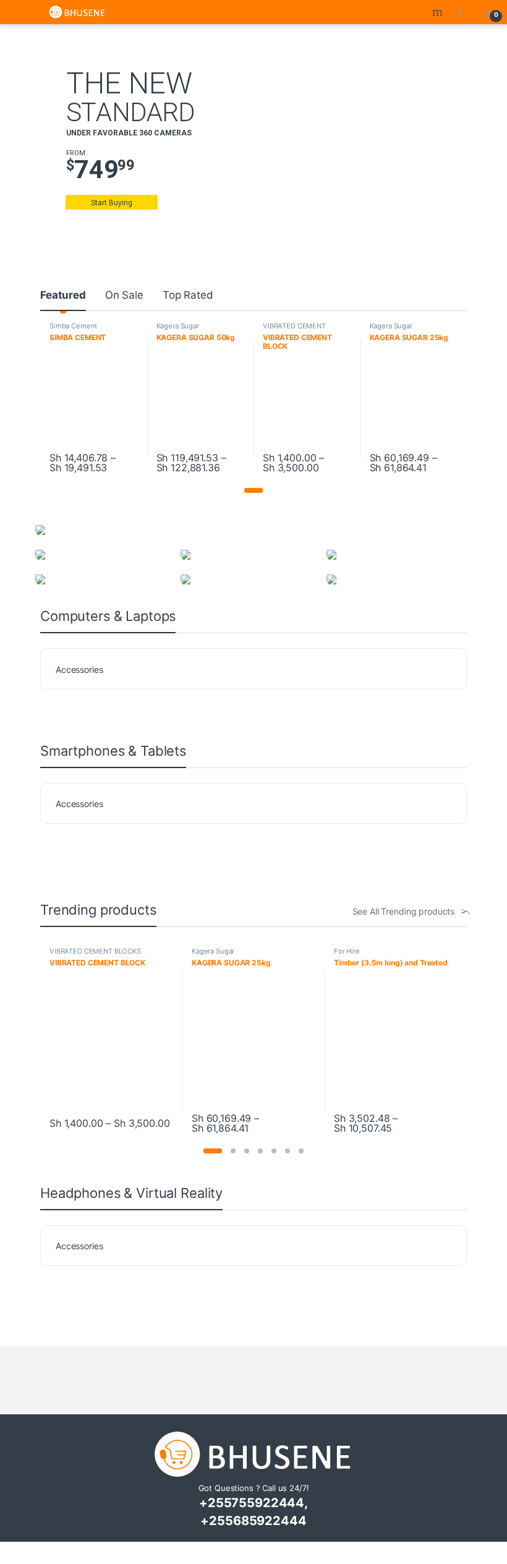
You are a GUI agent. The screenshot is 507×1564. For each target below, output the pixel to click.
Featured (63, 295)
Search (439, 12)
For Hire (347, 951)
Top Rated (188, 295)
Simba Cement (73, 326)
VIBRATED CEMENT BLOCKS (294, 330)
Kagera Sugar (177, 326)
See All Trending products (403, 911)
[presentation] (450, 619)
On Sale (124, 295)
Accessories (79, 669)
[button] (253, 490)
